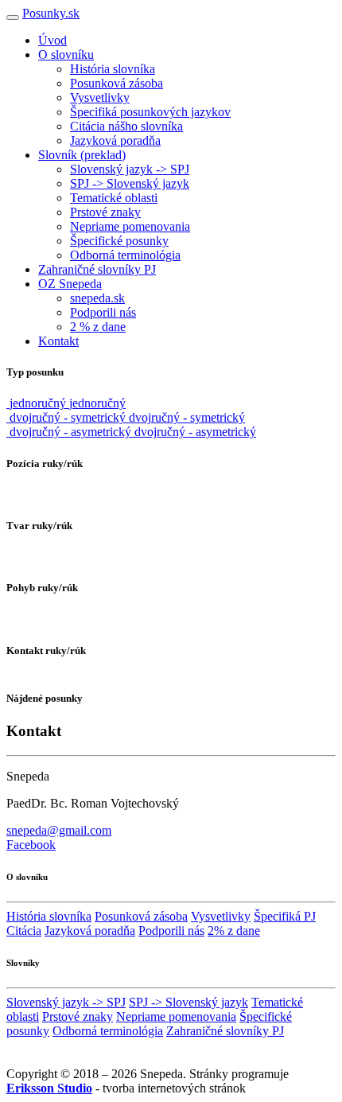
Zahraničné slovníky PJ (97, 269)
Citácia (23, 930)
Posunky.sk (51, 13)
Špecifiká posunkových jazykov (150, 112)
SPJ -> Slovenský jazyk (129, 183)
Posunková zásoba (116, 83)
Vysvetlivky (100, 97)
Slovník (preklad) (82, 155)
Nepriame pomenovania (130, 226)
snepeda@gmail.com (58, 830)
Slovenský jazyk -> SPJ (129, 169)
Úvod (52, 40)
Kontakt (58, 341)
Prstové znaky (105, 212)
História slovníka (112, 69)
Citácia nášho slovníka (126, 126)
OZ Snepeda (70, 283)
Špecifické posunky (119, 240)
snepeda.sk (97, 298)
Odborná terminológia (125, 255)
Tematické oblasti (113, 197)
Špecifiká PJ (285, 916)
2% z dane (234, 930)
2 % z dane (98, 326)
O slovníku (66, 54)
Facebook (31, 844)
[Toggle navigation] (12, 17)
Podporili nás (103, 312)
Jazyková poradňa (115, 140)
